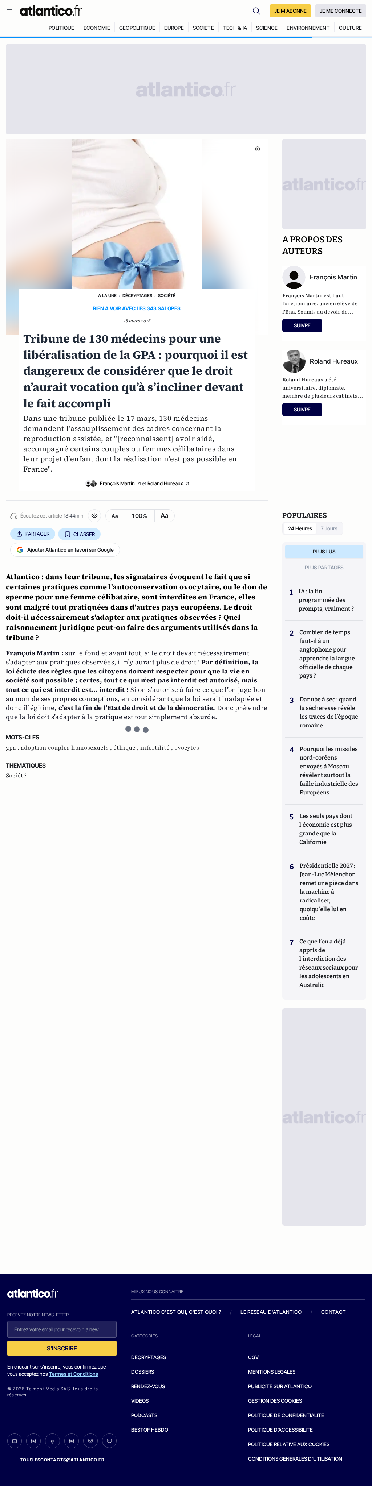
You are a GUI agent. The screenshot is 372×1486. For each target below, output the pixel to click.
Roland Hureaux (165, 483)
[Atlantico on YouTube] (109, 1440)
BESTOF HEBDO (149, 1430)
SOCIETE (203, 28)
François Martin (117, 483)
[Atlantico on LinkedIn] (71, 1440)
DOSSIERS (142, 1372)
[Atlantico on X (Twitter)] (33, 1440)
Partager (37, 534)
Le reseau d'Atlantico (271, 1312)
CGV (253, 1357)
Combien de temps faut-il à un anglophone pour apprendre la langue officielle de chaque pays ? (327, 654)
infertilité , (157, 748)
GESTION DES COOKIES (275, 1401)
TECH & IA (235, 28)
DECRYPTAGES (148, 1357)
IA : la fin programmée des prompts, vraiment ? (326, 600)
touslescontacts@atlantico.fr (62, 1459)
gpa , (13, 748)
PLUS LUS (324, 551)
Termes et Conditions (73, 1374)
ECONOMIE (97, 28)
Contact (333, 1312)
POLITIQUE (61, 28)
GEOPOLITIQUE (137, 28)
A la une (107, 295)
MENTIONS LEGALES (271, 1372)
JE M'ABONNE (290, 11)
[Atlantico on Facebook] (52, 1440)
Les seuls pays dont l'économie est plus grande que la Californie (325, 829)
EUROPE (174, 28)
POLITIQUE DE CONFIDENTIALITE (286, 1415)
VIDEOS (140, 1401)
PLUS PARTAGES (324, 567)
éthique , (126, 748)
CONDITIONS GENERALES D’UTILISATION (295, 1459)
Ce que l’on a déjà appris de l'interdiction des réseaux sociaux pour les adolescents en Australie (328, 963)
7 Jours (329, 528)
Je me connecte (341, 11)
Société (166, 295)
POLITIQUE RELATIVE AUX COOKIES (288, 1444)
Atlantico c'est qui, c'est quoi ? (176, 1312)
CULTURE (350, 28)
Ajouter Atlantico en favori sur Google (70, 550)
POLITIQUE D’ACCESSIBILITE (280, 1430)
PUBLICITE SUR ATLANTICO (280, 1386)
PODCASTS (144, 1415)
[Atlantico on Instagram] (90, 1440)
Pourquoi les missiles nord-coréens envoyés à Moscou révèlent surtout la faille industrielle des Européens (329, 771)
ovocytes (186, 748)
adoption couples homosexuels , (67, 748)
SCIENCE (267, 28)
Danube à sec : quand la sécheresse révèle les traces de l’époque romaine (329, 712)
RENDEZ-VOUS (148, 1386)
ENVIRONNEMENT (308, 28)
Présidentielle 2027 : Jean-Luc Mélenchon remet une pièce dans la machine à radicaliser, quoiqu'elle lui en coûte (329, 891)
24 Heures (300, 528)
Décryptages (137, 295)
